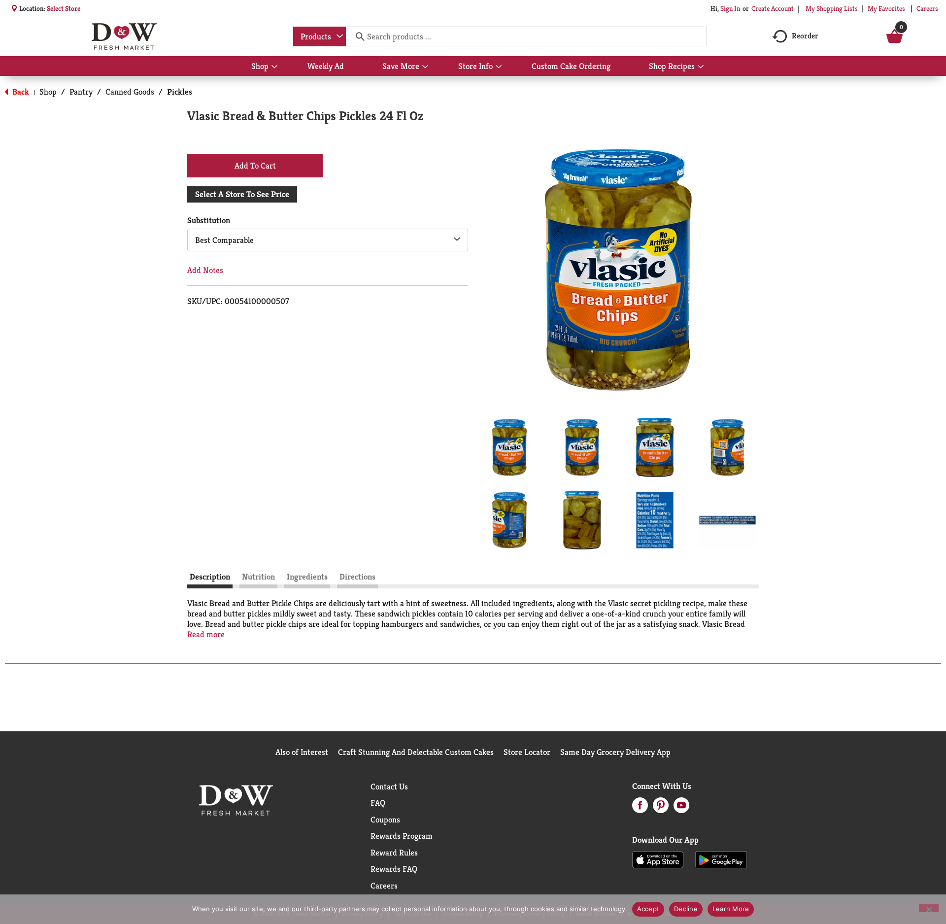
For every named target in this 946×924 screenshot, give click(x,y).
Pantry (81, 91)
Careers (927, 8)
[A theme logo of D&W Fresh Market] (124, 36)
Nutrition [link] (258, 576)
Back (19, 91)
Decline (686, 909)
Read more (206, 634)
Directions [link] (357, 576)
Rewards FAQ (394, 868)
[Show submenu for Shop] (274, 67)
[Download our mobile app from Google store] (721, 859)
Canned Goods (129, 91)
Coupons (385, 819)
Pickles (179, 91)
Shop (48, 91)
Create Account (772, 8)
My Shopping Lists (832, 8)
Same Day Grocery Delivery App (615, 752)
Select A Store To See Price (242, 194)
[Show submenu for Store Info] (499, 67)
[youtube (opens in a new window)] (681, 808)
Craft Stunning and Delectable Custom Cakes (416, 752)
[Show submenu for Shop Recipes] (701, 67)
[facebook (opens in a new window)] (640, 808)
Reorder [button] (805, 36)
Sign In (730, 8)
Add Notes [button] (205, 270)
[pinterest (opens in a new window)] (661, 808)
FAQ (378, 802)
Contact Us (389, 786)
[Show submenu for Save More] (425, 67)
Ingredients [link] (307, 576)
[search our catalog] (357, 36)
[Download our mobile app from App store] (658, 859)
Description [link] (210, 576)
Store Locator (527, 752)
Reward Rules (394, 852)
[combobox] (319, 36)
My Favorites (886, 8)
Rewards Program (402, 835)
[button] (509, 447)
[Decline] (929, 908)
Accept (648, 909)
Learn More (730, 909)
